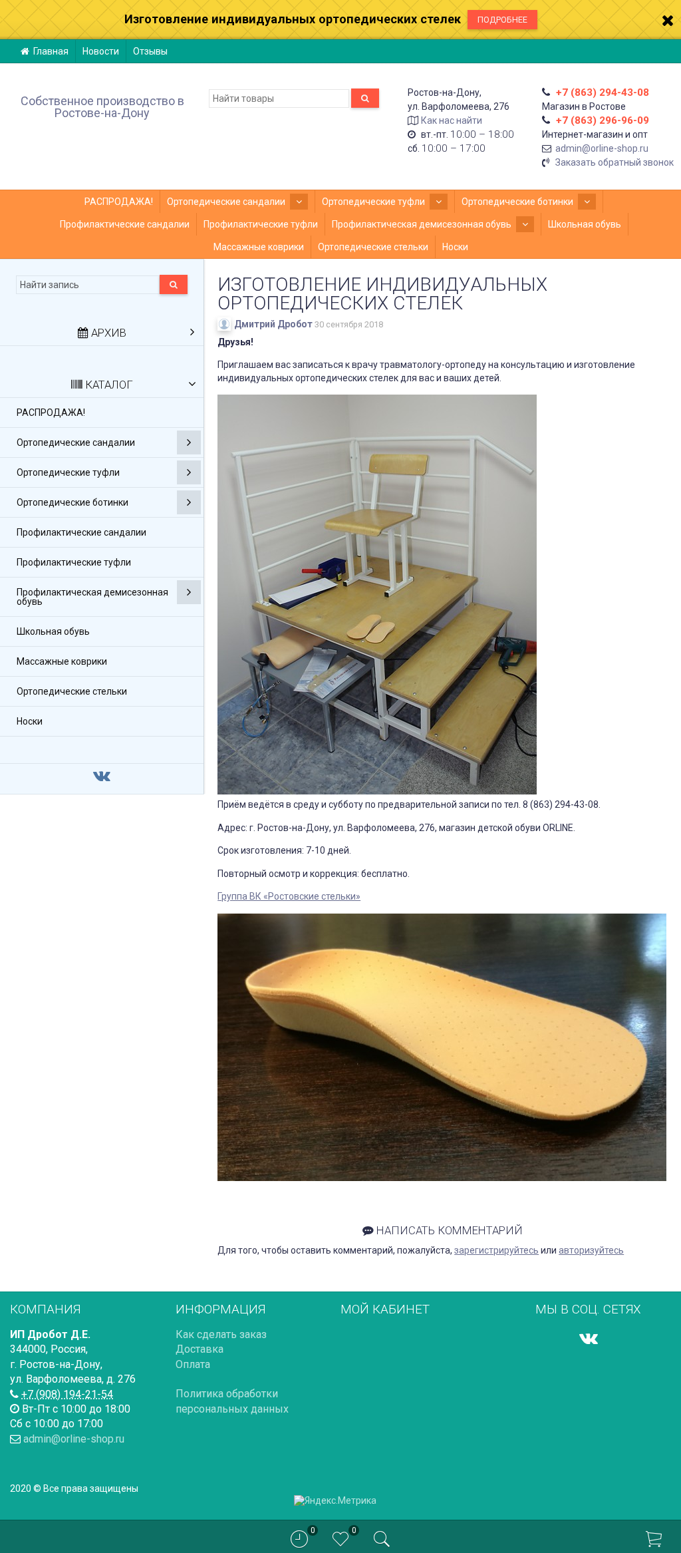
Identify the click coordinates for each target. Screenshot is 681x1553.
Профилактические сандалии (125, 224)
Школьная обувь (584, 224)
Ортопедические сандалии (226, 201)
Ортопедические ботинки (517, 201)
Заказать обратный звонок (614, 162)
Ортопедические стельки (373, 247)
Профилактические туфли (261, 224)
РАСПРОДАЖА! (118, 201)
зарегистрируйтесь (496, 1250)
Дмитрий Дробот (273, 324)
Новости (100, 51)
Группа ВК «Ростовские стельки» (288, 896)
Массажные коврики (258, 247)
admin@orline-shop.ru (601, 148)
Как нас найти (451, 120)
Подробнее (502, 20)
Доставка (199, 1349)
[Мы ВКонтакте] (588, 1338)
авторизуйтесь (591, 1250)
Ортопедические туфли (373, 201)
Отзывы (150, 51)
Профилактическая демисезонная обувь (421, 224)
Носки (455, 247)
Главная (50, 51)
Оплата (193, 1364)
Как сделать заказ (221, 1334)
